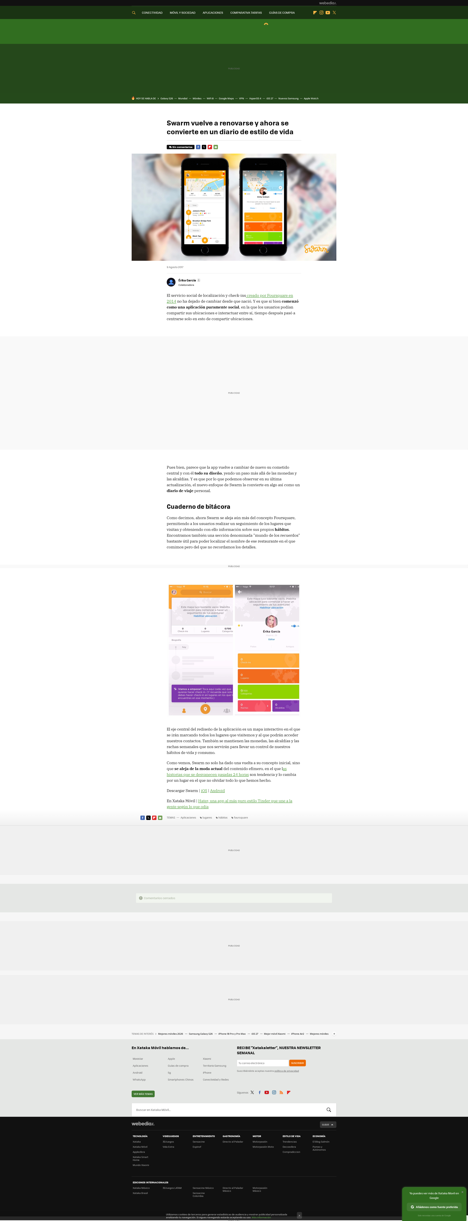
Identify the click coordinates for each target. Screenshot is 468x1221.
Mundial (182, 98)
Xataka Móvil (140, 1146)
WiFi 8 (210, 98)
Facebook (198, 147)
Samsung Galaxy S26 (201, 1033)
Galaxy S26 (167, 98)
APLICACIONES (213, 12)
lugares (207, 817)
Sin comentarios (182, 147)
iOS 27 (270, 98)
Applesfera (139, 1152)
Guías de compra (178, 1065)
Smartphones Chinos (181, 1079)
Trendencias (290, 1141)
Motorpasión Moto (263, 1146)
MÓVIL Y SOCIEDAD (182, 12)
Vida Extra (168, 1146)
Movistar (138, 1058)
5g (169, 1072)
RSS (281, 1092)
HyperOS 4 (255, 98)
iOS (204, 790)
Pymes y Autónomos (319, 1148)
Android (217, 790)
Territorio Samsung (214, 1065)
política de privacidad (286, 1071)
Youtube (328, 12)
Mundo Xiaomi (141, 1165)
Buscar (329, 1110)
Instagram (321, 12)
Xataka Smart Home (140, 1158)
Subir (325, 1124)
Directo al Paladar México (233, 1189)
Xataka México (141, 1188)
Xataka (137, 1141)
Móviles (197, 98)
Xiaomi (207, 1058)
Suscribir (297, 1063)
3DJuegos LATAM (172, 1188)
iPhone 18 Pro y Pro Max (232, 1033)
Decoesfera (289, 1146)
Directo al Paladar (233, 1141)
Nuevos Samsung (288, 98)
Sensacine (199, 1141)
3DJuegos (168, 1141)
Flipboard (315, 12)
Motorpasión (260, 1141)
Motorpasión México (260, 1189)
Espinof (197, 1146)
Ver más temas (143, 1094)
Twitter (334, 12)
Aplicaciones (188, 817)
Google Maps (226, 98)
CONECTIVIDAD (152, 12)
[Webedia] (327, 3)
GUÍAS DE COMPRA (282, 12)
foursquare (241, 817)
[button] (189, 280)
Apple (171, 1058)
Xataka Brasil (140, 1193)
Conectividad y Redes (216, 1079)
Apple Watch (311, 98)
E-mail (216, 147)
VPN (241, 98)
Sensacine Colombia (199, 1194)
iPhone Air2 (298, 1033)
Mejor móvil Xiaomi (275, 1033)
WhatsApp (139, 1079)
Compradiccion (291, 1152)
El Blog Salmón (321, 1141)
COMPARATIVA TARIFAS (246, 12)
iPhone (207, 1072)
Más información (261, 1217)
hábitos (223, 817)
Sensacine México (203, 1188)
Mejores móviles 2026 (171, 1033)
